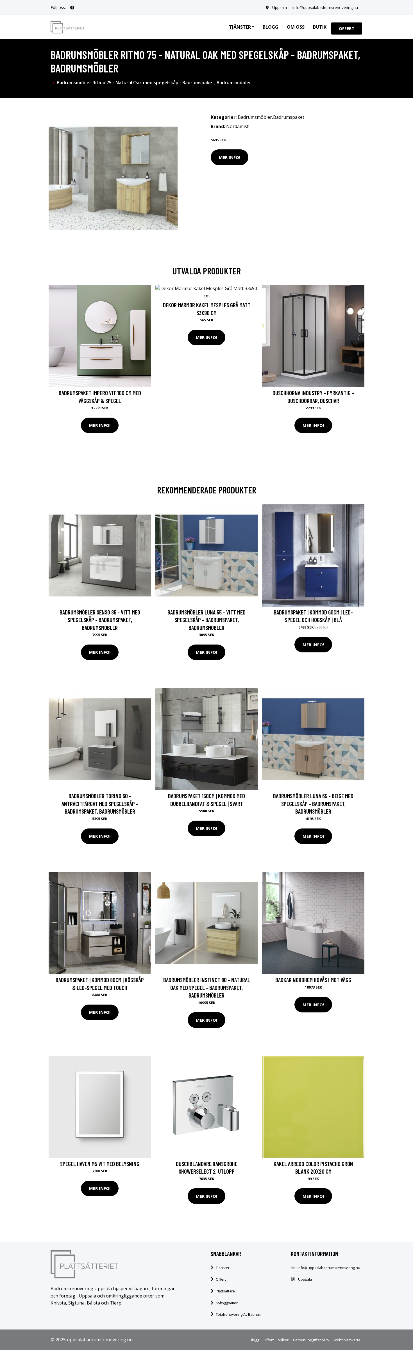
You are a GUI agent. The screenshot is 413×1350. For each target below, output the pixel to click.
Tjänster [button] (240, 27)
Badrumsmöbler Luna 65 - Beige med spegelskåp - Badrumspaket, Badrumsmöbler (313, 803)
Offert (346, 28)
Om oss (296, 27)
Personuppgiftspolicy (311, 1339)
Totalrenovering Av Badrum (238, 1314)
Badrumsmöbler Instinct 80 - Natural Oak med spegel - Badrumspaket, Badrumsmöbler (206, 987)
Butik (319, 27)
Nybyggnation (227, 1302)
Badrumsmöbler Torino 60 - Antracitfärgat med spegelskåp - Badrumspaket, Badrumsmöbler (100, 803)
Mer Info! (229, 157)
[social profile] (72, 7)
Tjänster (223, 1267)
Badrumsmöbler (255, 117)
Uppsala (279, 7)
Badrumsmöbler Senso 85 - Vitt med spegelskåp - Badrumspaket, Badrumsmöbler (100, 620)
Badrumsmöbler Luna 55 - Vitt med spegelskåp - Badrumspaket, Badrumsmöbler (206, 620)
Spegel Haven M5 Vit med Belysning (99, 1163)
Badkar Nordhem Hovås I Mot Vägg (313, 979)
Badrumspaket (288, 117)
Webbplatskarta (346, 1339)
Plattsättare (225, 1291)
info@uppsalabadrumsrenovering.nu (325, 7)
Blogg (270, 27)
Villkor (283, 1339)
